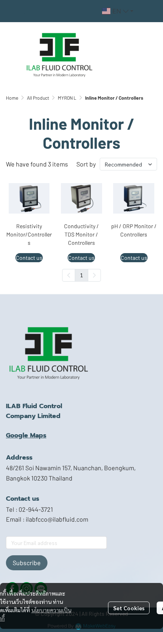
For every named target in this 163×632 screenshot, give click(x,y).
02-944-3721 (36, 509)
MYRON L (67, 97)
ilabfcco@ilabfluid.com (57, 519)
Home (12, 97)
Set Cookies (128, 607)
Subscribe (27, 562)
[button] (117, 11)
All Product (38, 97)
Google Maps (26, 435)
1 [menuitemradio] (81, 274)
